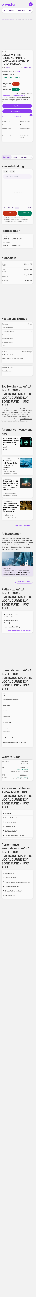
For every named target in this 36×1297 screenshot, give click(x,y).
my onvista (21, 10)
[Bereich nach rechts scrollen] (31, 157)
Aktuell (11, 10)
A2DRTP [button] (7, 68)
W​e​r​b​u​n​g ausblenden (24, 34)
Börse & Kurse (5, 19)
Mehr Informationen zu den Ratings (19, 631)
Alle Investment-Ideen (23, 525)
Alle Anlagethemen (24, 581)
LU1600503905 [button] (28, 68)
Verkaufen (16, 84)
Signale (18, 116)
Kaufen (16, 89)
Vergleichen (16, 111)
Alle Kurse (24, 157)
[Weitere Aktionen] (30, 768)
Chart (15, 157)
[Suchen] (30, 176)
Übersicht (6, 157)
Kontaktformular (26, 419)
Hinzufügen (17, 106)
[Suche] (30, 10)
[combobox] (17, 176)
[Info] (5, 171)
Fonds (12, 19)
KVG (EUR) (17, 71)
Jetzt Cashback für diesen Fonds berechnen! (14, 95)
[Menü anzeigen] (4, 10)
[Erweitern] (30, 111)
